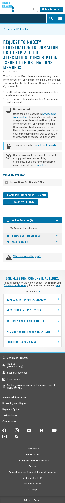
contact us (40, 165)
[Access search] (51, 18)
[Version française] (35, 9)
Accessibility (32, 448)
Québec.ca (8, 422)
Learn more (32, 291)
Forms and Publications (18, 29)
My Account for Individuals (24, 228)
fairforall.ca (8, 416)
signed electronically (45, 145)
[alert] (51, 9)
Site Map (32, 489)
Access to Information (14, 397)
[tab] (32, 182)
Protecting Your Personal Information (32, 460)
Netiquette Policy (32, 483)
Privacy (32, 466)
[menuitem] (32, 228)
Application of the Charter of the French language (32, 472)
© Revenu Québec (32, 500)
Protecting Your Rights (14, 403)
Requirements (32, 454)
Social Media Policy (32, 478)
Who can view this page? (27, 256)
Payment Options (11, 409)
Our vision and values (15, 285)
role (58, 285)
